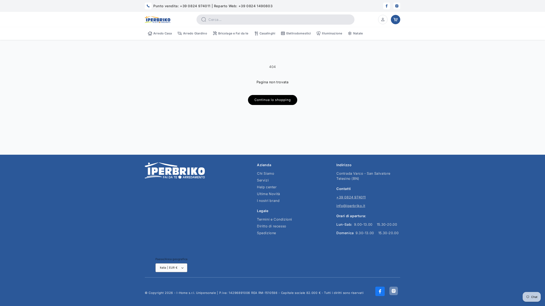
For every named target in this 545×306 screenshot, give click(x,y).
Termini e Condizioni (274, 219)
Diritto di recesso (271, 226)
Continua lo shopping (272, 100)
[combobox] (275, 19)
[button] (382, 19)
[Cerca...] (203, 19)
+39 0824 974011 (351, 197)
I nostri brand (268, 200)
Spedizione (266, 233)
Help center (267, 187)
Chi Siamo (265, 173)
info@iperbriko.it (350, 206)
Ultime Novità (268, 194)
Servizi (263, 180)
